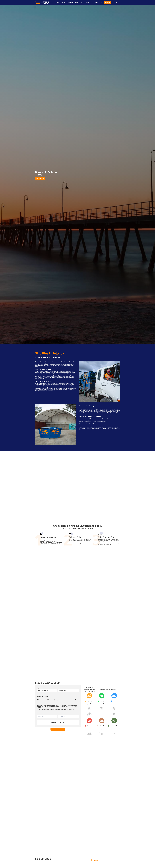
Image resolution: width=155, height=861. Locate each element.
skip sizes (115, 2)
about (76, 2)
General (89, 701)
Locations (70, 2)
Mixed (114, 701)
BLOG (87, 2)
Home (58, 2)
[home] (42, 2)
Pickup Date (61, 714)
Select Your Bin (40, 178)
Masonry (89, 726)
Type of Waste (41, 688)
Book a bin (107, 2)
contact (82, 2)
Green (102, 701)
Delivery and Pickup (42, 696)
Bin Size (60, 688)
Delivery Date (40, 714)
